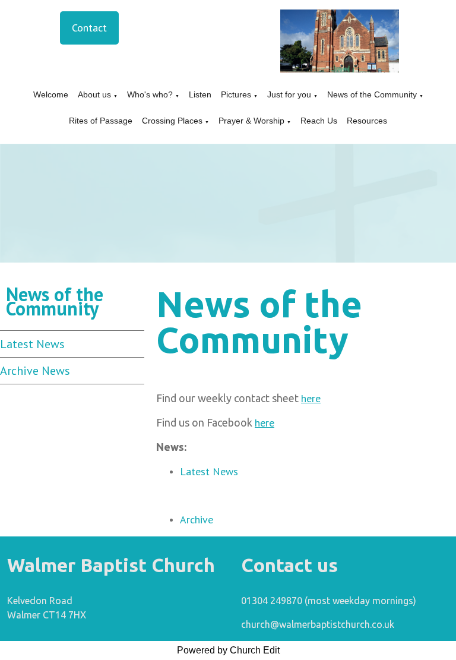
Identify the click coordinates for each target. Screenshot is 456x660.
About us (94, 94)
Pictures (236, 94)
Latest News (32, 344)
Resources (367, 120)
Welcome (50, 94)
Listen (200, 94)
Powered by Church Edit (228, 650)
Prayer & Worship (251, 120)
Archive (196, 519)
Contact (89, 27)
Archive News (35, 370)
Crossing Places (172, 120)
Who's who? (150, 94)
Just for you (289, 94)
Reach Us (318, 120)
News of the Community (372, 94)
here (311, 398)
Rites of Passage (100, 120)
